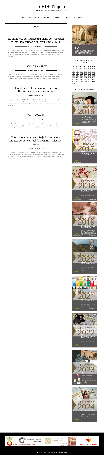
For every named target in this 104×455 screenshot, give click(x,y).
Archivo (46, 17)
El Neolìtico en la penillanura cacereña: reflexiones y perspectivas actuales (36, 90)
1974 (85, 66)
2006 (93, 76)
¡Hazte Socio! (77, 17)
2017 (89, 79)
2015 (81, 79)
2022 (85, 81)
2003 (81, 76)
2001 (73, 76)
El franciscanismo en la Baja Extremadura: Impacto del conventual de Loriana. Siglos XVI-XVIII (36, 140)
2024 (93, 81)
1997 (81, 74)
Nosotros (55, 17)
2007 (73, 78)
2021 (81, 81)
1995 (73, 74)
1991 (81, 72)
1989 (73, 72)
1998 (85, 74)
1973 (81, 66)
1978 (77, 68)
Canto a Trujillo (36, 115)
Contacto (66, 17)
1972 (77, 66)
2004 (85, 76)
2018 (93, 79)
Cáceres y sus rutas (36, 66)
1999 (89, 74)
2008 (77, 78)
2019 (73, 81)
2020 (77, 81)
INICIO (24, 17)
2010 (85, 78)
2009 (81, 78)
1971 (73, 66)
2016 (85, 79)
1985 (81, 70)
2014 (77, 79)
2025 (73, 83)
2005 (89, 76)
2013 (73, 79)
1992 (85, 72)
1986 (85, 70)
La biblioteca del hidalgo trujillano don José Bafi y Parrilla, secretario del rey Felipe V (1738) (36, 40)
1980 (85, 68)
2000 (93, 74)
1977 (73, 68)
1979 (81, 68)
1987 (89, 70)
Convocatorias (34, 17)
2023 (89, 81)
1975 (89, 66)
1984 (77, 70)
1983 (73, 70)
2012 (93, 78)
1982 (93, 68)
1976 (93, 66)
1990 (77, 72)
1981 (89, 68)
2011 (89, 78)
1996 (77, 74)
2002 (77, 76)
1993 (89, 72)
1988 (93, 70)
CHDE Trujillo (52, 6)
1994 (93, 72)
